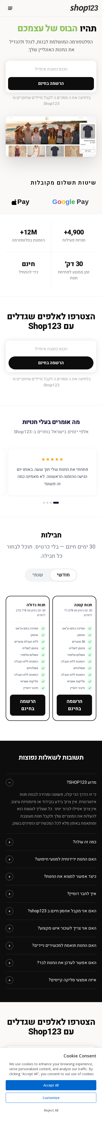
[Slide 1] (56, 503)
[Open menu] (10, 8)
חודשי (63, 574)
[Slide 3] (47, 503)
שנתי (37, 574)
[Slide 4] (44, 503)
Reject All (51, 1110)
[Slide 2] (51, 503)
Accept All (51, 1085)
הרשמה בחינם (74, 705)
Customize (51, 1097)
